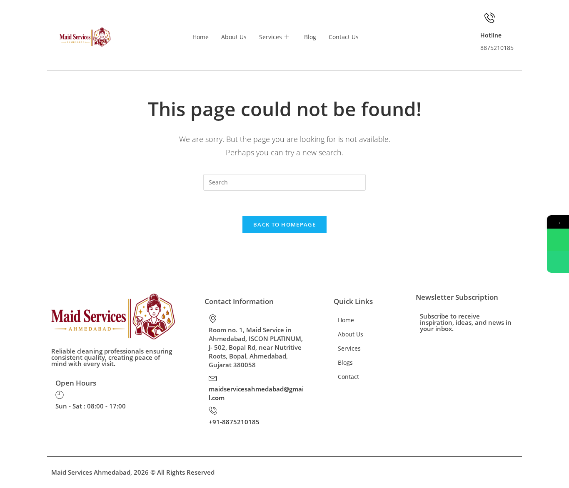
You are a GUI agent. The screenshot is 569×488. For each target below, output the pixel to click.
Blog (310, 37)
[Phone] (558, 262)
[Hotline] (489, 17)
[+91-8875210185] (213, 410)
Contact (348, 377)
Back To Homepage (284, 224)
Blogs (345, 362)
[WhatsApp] (558, 240)
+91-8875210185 (234, 422)
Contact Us (344, 37)
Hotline (491, 35)
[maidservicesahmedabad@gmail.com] (213, 377)
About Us (234, 37)
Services (270, 37)
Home (200, 37)
